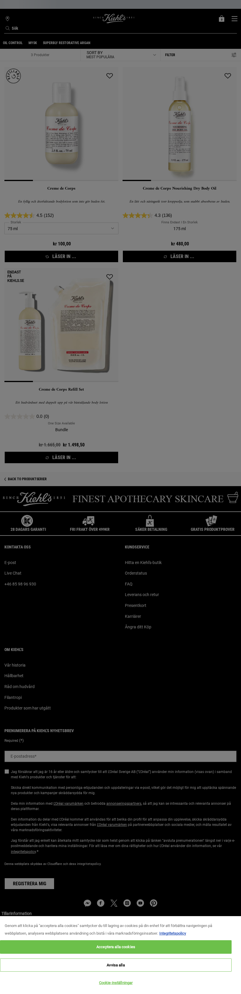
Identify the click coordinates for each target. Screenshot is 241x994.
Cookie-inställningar (116, 982)
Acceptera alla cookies (115, 947)
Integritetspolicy (172, 933)
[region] (120, 955)
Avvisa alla (116, 965)
